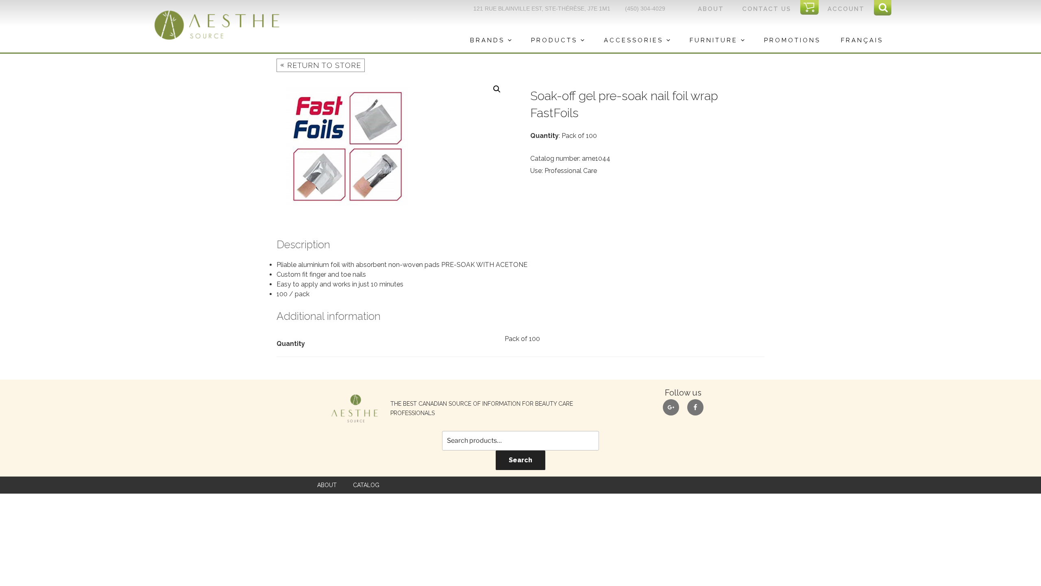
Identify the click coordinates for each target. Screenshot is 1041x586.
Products (554, 40)
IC (812, 8)
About (711, 9)
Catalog (366, 485)
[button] (497, 89)
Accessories (633, 40)
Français (862, 40)
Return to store (320, 65)
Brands (487, 40)
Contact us (766, 9)
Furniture (714, 40)
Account (846, 9)
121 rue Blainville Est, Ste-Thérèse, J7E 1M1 (541, 8)
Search (520, 460)
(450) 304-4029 (645, 8)
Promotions (792, 40)
